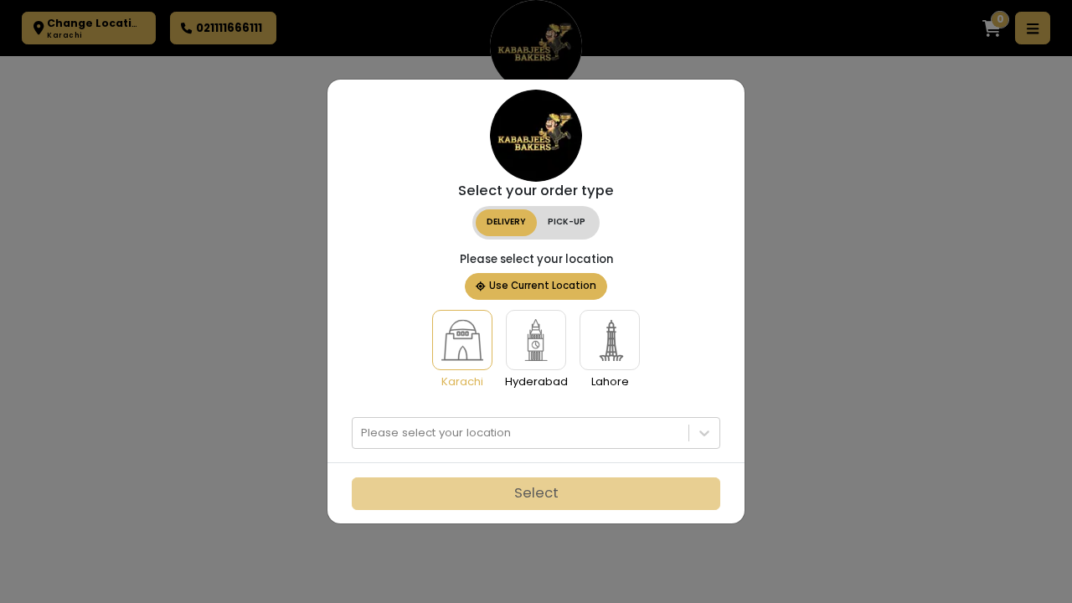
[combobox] (362, 433)
